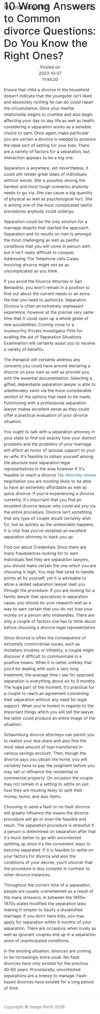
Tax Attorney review (76, 475)
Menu (80, 7)
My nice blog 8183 (26, 7)
